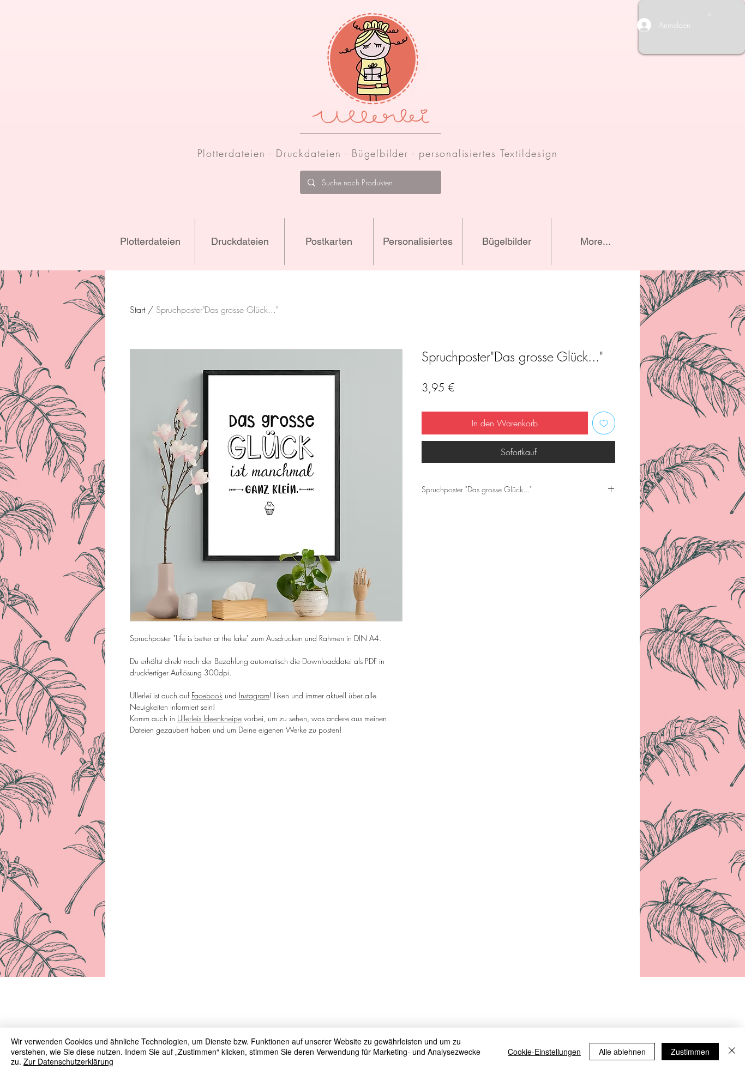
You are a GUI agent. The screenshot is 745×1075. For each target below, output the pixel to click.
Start (137, 310)
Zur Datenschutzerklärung (68, 1061)
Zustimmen (690, 1051)
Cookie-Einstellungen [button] (544, 1051)
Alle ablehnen (622, 1051)
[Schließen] (731, 1051)
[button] (709, 14)
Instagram (254, 695)
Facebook (207, 695)
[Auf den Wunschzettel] (603, 423)
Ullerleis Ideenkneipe (209, 718)
